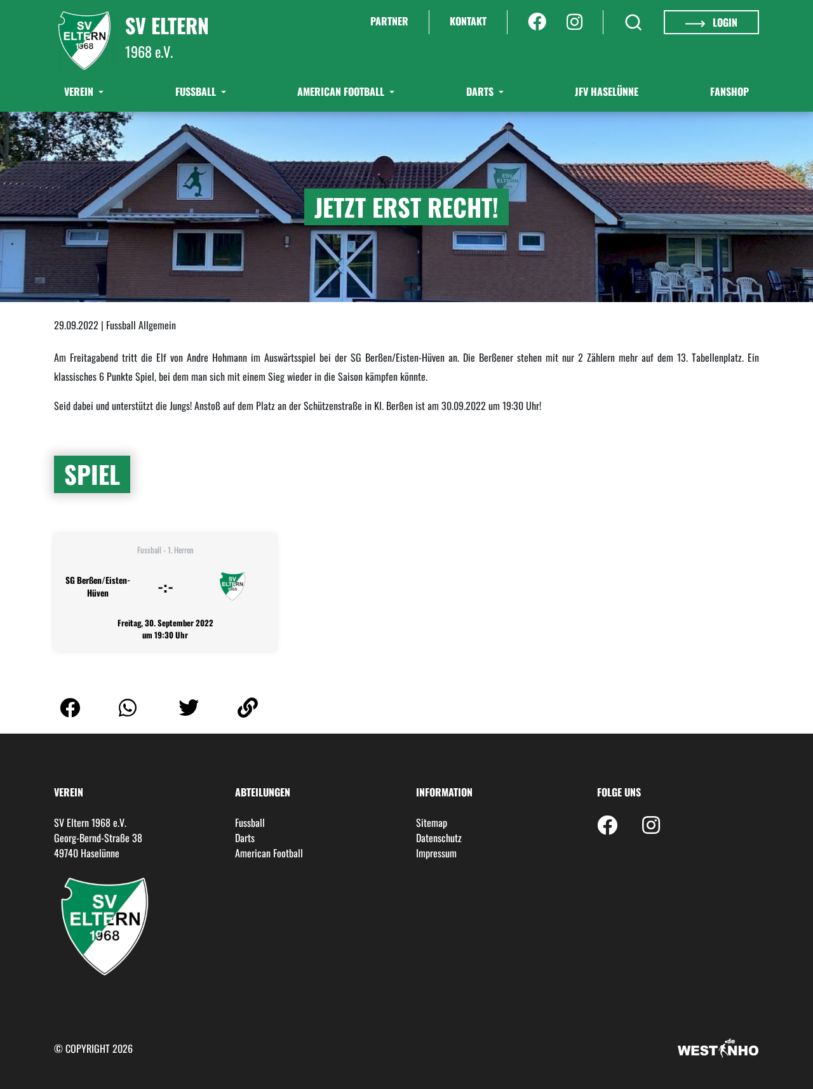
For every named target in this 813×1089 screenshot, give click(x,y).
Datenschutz (439, 837)
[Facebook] (537, 22)
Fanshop (729, 91)
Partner (389, 21)
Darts (481, 91)
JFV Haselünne (606, 91)
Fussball (250, 822)
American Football (342, 91)
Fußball (196, 91)
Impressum (436, 853)
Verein (80, 91)
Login (723, 22)
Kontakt (468, 21)
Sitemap (431, 822)
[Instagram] (574, 22)
